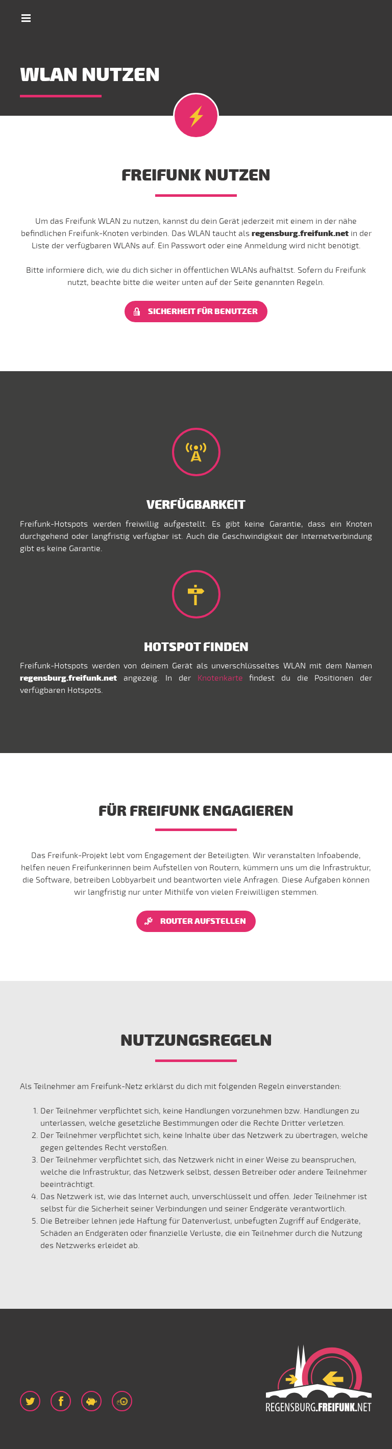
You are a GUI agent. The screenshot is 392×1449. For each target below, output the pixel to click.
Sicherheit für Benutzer (203, 311)
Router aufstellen (203, 921)
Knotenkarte (220, 678)
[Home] (318, 1378)
